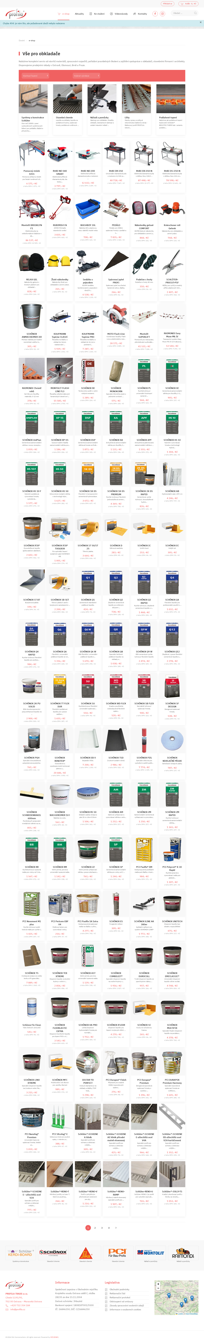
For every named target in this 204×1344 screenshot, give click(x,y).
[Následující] (116, 1228)
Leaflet (180, 1314)
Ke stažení (99, 13)
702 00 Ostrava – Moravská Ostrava (24, 1301)
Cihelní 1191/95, (14, 1297)
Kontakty (142, 13)
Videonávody (121, 13)
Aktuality (79, 13)
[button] (192, 1298)
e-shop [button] (65, 13)
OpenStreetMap (192, 1314)
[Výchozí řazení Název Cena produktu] (44, 76)
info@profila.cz (17, 1309)
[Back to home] (16, 13)
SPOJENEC (54, 1337)
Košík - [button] (190, 3)
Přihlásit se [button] (167, 3)
